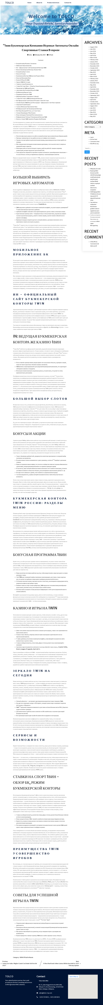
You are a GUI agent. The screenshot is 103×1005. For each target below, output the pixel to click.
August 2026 (93, 47)
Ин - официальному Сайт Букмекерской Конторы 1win (31, 67)
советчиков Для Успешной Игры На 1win (27, 90)
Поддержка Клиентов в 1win (24, 94)
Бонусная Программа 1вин (23, 78)
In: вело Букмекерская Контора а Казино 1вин (28, 69)
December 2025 (94, 64)
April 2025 (93, 74)
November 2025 (94, 66)
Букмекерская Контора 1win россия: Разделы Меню (30, 76)
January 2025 (94, 80)
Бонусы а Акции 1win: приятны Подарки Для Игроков (31, 119)
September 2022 (95, 104)
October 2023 (94, 93)
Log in (92, 137)
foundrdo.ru (42, 204)
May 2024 (93, 85)
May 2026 (93, 53)
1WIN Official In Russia (26, 957)
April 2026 (93, 55)
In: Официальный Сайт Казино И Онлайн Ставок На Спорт (32, 100)
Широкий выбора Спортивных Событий (27, 96)
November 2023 (94, 91)
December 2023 (94, 89)
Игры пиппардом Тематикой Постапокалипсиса (29, 115)
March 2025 (93, 76)
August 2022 (93, 106)
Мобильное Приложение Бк (23, 65)
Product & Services (53, 2)
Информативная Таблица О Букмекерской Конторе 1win (31, 117)
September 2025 (95, 70)
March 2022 (93, 114)
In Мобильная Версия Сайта (24, 92)
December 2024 (94, 83)
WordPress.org (94, 143)
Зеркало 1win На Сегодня (23, 82)
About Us (39, 2)
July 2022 (93, 108)
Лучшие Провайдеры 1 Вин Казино (25, 113)
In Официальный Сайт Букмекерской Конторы (29, 109)
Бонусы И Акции (21, 74)
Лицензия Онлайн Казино (23, 104)
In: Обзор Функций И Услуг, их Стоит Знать (28, 111)
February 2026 (94, 59)
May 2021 (93, 116)
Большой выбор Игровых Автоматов (26, 63)
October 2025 (94, 68)
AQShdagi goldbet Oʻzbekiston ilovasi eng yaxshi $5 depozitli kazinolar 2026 (95, 196)
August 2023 (93, 97)
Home (29, 2)
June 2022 (93, 110)
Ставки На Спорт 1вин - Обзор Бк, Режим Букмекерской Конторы (34, 86)
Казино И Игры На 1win (22, 80)
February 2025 (94, 78)
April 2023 (93, 99)
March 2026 (93, 57)
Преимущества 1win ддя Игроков (25, 88)
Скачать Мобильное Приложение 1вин (26, 107)
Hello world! (93, 246)
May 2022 (93, 112)
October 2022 (94, 101)
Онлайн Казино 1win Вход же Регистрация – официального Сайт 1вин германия (38, 102)
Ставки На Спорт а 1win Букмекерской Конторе (29, 98)
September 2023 (94, 95)
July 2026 (93, 49)
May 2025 (93, 72)
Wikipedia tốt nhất (95, 168)
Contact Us (67, 2)
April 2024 (93, 87)
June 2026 (93, 51)
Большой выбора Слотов (23, 72)
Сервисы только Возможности (24, 84)
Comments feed (94, 141)
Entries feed (93, 139)
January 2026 (94, 62)
